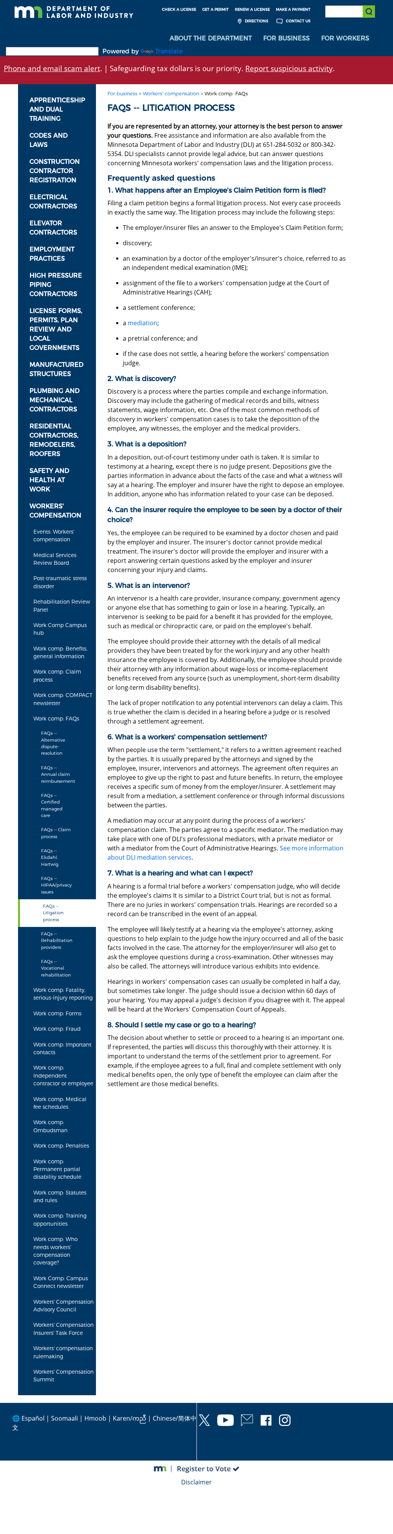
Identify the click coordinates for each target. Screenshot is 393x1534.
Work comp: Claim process (57, 675)
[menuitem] (211, 38)
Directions (256, 21)
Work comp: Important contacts (62, 1048)
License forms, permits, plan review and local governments (56, 329)
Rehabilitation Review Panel (61, 605)
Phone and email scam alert (52, 68)
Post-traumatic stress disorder (60, 582)
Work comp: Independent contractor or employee (63, 1075)
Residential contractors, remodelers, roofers (54, 440)
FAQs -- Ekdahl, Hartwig (49, 857)
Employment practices (52, 254)
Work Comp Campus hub (60, 629)
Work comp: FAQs (56, 718)
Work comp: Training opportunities (60, 1219)
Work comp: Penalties (61, 1146)
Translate (169, 51)
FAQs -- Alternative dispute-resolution (53, 743)
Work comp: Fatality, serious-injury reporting (63, 994)
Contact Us (297, 21)
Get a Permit (215, 9)
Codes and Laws (49, 140)
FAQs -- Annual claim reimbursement (58, 774)
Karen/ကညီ (129, 1418)
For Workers (345, 38)
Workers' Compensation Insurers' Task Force (63, 1329)
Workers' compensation (55, 510)
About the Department (211, 38)
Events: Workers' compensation (53, 535)
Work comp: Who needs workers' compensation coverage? (55, 1251)
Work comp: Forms (57, 1013)
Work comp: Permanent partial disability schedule (57, 1169)
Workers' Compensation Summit (63, 1376)
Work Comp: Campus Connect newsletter (60, 1282)
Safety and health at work (49, 480)
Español (33, 1418)
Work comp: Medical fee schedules (59, 1103)
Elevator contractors (53, 228)
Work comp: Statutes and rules (59, 1196)
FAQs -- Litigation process (53, 912)
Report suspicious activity (289, 68)
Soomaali (64, 1418)
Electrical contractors (53, 201)
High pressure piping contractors (56, 285)
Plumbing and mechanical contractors (54, 400)
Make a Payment (293, 9)
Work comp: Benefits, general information (60, 652)
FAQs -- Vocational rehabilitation (56, 968)
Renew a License (252, 9)
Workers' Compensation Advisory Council (63, 1306)
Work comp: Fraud (57, 1029)
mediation (142, 323)
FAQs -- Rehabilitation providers (57, 940)
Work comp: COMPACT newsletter (62, 699)
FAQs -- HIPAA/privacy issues (56, 885)
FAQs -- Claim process (56, 833)
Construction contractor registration (55, 171)
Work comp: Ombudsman (50, 1126)
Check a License (179, 9)
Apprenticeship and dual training (57, 109)
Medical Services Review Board (54, 559)
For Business (286, 38)
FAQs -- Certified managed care (52, 805)
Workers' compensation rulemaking (63, 1352)
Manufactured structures (56, 369)
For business (122, 93)
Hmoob (95, 1418)
